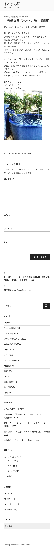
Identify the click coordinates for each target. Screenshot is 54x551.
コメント (9, 179)
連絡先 (10, 476)
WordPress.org (10, 509)
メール (8, 229)
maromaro (23, 17)
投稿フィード (10, 499)
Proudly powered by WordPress (17, 545)
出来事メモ (9, 360)
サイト (7, 242)
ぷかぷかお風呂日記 (14, 153)
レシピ (7, 355)
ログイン (8, 493)
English (7, 323)
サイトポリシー (14, 461)
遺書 (6, 392)
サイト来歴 (12, 466)
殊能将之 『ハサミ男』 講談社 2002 (22, 440)
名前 (7, 215)
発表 (6, 371)
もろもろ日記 (26, 153)
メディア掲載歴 (14, 471)
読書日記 (8, 382)
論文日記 (8, 387)
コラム (7, 349)
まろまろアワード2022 (14, 409)
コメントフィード (12, 504)
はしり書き (9, 333)
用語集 (7, 366)
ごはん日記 (9, 328)
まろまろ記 (12, 4)
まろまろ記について (13, 457)
